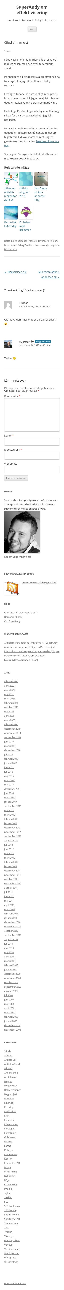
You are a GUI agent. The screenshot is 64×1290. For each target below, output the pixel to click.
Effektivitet (10, 1111)
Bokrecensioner (12, 1089)
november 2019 (12, 733)
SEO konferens (12, 1206)
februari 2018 (11, 758)
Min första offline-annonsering (40, 194)
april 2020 (9, 715)
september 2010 (12, 935)
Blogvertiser (10, 1085)
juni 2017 (9, 767)
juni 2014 (9, 793)
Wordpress (10, 1257)
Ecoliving (9, 1107)
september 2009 (12, 986)
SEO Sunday (10, 1210)
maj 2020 (9, 711)
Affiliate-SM (10, 1059)
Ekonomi (9, 1120)
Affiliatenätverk (12, 1064)
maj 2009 (9, 1003)
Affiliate (33, 240)
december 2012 (12, 827)
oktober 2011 (11, 879)
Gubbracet (9, 1137)
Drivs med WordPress (15, 1283)
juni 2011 (9, 896)
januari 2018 (10, 763)
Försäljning (10, 1132)
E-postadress (13, 449)
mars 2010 (9, 960)
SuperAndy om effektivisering (32, 9)
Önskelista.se (11, 1261)
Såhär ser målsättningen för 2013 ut (10, 194)
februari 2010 (11, 965)
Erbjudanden (11, 1124)
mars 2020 (9, 720)
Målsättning (10, 1171)
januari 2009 (10, 1021)
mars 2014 (9, 797)
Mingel (7, 1167)
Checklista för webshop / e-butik (21, 612)
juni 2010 (9, 948)
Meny (32, 29)
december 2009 (12, 973)
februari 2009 (11, 1016)
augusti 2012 (11, 840)
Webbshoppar (11, 1249)
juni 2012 (9, 849)
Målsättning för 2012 (24, 192)
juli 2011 (8, 892)
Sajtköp (8, 1197)
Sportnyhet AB (12, 1218)
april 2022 (9, 685)
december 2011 (12, 870)
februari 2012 (11, 862)
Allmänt (8, 1068)
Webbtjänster (11, 1253)
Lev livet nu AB (12, 1163)
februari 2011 (11, 913)
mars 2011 (9, 909)
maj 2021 (9, 694)
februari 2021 (11, 702)
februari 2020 (11, 724)
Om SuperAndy (12, 621)
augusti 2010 (11, 939)
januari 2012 (10, 866)
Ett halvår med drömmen (25, 226)
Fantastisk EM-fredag (10, 224)
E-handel (9, 1102)
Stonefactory (11, 1223)
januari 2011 (10, 917)
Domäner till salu (13, 616)
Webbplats (10, 463)
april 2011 (9, 905)
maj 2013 (9, 810)
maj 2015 (9, 784)
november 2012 (12, 831)
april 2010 (9, 956)
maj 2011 (9, 900)
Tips (6, 1227)
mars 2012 (9, 857)
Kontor (8, 1158)
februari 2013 (11, 819)
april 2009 (9, 1008)
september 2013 (12, 806)
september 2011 (12, 883)
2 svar (7, 51)
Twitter (8, 1231)
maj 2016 (9, 776)
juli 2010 (8, 943)
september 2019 (12, 737)
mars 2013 (9, 814)
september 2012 (12, 836)
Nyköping (9, 1175)
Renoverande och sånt (26, 659)
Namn (9, 435)
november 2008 (12, 1029)
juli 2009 (8, 995)
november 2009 (12, 978)
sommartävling (16, 245)
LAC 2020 (39, 655)
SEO (6, 1201)
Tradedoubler (32, 245)
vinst (43, 245)
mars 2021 (9, 698)
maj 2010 (9, 952)
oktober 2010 (11, 930)
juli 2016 (8, 771)
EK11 (6, 1115)
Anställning (10, 1077)
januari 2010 (10, 969)
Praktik (8, 1188)
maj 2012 (9, 853)
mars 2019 (9, 745)
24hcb (7, 1051)
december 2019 (12, 728)
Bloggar (8, 1081)
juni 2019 (9, 741)
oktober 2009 (11, 982)
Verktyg (8, 1244)
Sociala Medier (12, 1214)
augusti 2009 (11, 991)
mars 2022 (9, 690)
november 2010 (12, 926)
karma (7, 1145)
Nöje (6, 1180)
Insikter (8, 1141)
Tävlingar (42, 240)
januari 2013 (10, 823)
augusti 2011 (11, 887)
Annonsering (11, 1072)
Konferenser (10, 1154)
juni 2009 (9, 999)
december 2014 (12, 788)
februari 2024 (11, 681)
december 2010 (12, 922)
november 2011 (12, 874)
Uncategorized (12, 1240)
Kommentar (12, 396)
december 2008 (12, 1025)
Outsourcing (10, 1184)
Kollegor (8, 1150)
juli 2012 (8, 844)
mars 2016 (9, 780)
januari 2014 (10, 801)
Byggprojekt (10, 1094)
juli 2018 (8, 754)
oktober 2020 (11, 707)
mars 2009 (9, 1012)
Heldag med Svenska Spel (41, 647)
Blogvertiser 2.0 (15, 272)
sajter (7, 1193)
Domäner (9, 1098)
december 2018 (12, 750)
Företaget (9, 1128)
